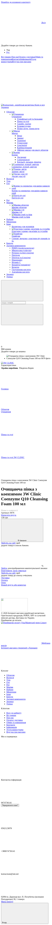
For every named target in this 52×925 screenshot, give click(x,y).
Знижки (10, 274)
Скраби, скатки (24, 124)
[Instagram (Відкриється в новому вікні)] (21, 82)
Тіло (8, 181)
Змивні (20, 138)
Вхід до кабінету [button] (13, 713)
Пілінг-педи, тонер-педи (28, 128)
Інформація (26, 59)
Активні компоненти (16, 246)
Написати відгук (8, 515)
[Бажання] (26, 34)
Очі (8, 183)
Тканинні (21, 140)
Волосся (10, 179)
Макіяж (9, 203)
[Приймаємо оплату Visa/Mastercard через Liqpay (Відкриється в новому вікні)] (24, 623)
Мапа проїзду (7, 901)
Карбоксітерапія (24, 148)
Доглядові (21, 157)
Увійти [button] (4, 568)
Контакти (16, 59)
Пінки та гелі (23, 121)
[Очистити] (22, 314)
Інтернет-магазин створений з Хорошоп (19, 648)
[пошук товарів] (22, 290)
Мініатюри (11, 222)
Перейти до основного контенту (16, 2)
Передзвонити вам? (10, 805)
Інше (8, 224)
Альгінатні (22, 145)
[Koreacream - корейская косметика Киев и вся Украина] (14, 611)
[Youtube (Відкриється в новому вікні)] (21, 102)
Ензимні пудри (24, 126)
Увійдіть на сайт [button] (8, 543)
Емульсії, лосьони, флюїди (29, 162)
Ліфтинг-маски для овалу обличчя (32, 150)
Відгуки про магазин (21, 62)
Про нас (15, 57)
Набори (9, 219)
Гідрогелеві (22, 143)
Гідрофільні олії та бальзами (30, 119)
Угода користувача (14, 730)
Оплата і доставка (27, 57)
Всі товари (6, 57)
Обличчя (10, 112)
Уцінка (9, 277)
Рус (8, 52)
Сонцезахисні (23, 160)
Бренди (9, 243)
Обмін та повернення (16, 722)
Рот (8, 200)
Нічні (19, 136)
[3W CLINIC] (7, 363)
